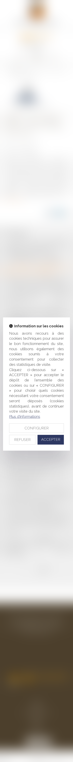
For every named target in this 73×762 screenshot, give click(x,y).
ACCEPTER (50, 439)
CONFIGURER (37, 428)
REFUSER (22, 439)
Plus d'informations (24, 416)
